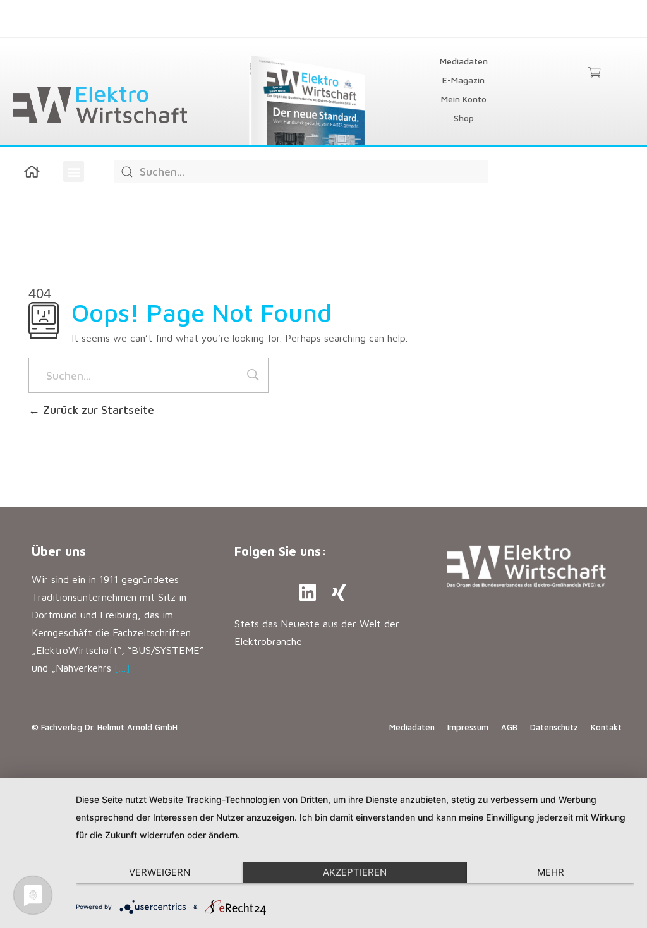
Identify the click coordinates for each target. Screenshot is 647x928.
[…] (122, 667)
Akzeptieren (355, 872)
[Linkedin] (307, 592)
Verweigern (159, 872)
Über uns (59, 551)
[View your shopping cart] (594, 73)
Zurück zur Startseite (97, 409)
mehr (550, 872)
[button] (73, 171)
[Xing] (339, 592)
